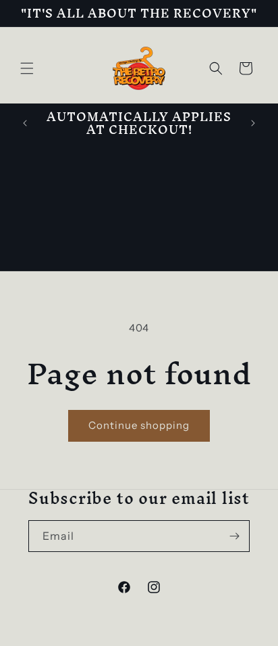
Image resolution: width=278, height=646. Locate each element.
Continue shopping (139, 425)
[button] (27, 68)
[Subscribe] (234, 536)
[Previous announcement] (25, 123)
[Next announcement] (253, 123)
